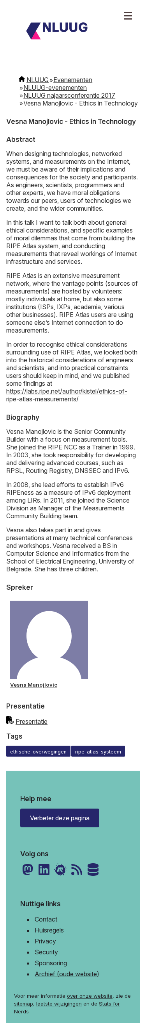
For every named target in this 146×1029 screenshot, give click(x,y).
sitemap (23, 1003)
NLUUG (37, 80)
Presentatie (31, 721)
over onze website (90, 996)
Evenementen (72, 80)
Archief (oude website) (67, 974)
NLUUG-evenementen (55, 87)
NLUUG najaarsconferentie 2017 (69, 95)
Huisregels (49, 930)
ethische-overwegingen (38, 752)
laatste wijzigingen (59, 1003)
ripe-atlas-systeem (98, 752)
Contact (46, 919)
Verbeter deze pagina (60, 818)
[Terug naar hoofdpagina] (73, 32)
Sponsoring (51, 963)
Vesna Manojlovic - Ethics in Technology (80, 103)
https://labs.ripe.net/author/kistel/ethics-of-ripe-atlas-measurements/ (66, 395)
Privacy (45, 941)
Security (46, 952)
